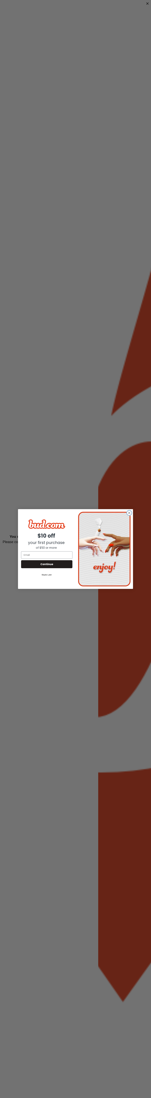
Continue (46, 564)
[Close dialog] (129, 512)
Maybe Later (47, 575)
